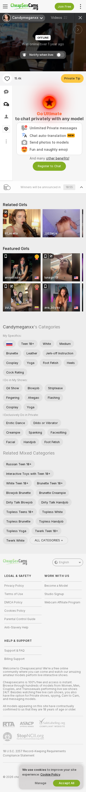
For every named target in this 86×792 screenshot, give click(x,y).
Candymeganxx (18, 326)
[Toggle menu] (5, 6)
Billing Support (14, 659)
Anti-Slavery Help (16, 627)
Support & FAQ (14, 650)
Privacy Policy (14, 585)
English (64, 562)
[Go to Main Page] (27, 6)
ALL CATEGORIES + (49, 540)
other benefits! (57, 158)
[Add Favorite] (7, 78)
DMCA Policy (13, 602)
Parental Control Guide (19, 619)
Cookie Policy (50, 774)
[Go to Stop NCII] (31, 737)
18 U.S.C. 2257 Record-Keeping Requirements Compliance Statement (34, 753)
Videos (59, 18)
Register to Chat (49, 166)
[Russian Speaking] (9, 343)
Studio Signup (54, 594)
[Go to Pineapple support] (8, 736)
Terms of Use (13, 594)
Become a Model (56, 585)
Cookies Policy (14, 610)
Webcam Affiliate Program (62, 602)
